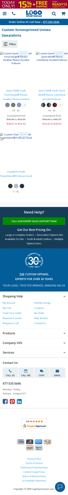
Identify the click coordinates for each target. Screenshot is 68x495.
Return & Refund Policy (34, 476)
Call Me (25, 375)
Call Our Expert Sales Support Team (34, 221)
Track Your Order (12, 313)
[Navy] (22, 186)
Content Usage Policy (34, 472)
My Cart (7, 308)
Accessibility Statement (34, 480)
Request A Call (11, 323)
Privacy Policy (34, 458)
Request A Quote (12, 318)
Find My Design (42, 302)
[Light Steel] (16, 186)
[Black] (10, 186)
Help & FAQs (41, 318)
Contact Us (40, 323)
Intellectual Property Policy (34, 467)
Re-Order (39, 313)
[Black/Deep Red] (54, 105)
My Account (9, 302)
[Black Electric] (13, 105)
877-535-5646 (51, 22)
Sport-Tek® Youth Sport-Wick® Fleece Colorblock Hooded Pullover (51, 95)
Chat (41, 375)
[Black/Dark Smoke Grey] (49, 105)
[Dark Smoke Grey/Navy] (43, 105)
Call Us (10, 375)
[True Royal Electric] (19, 105)
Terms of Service (34, 463)
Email (57, 375)
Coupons (39, 308)
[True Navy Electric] (7, 105)
